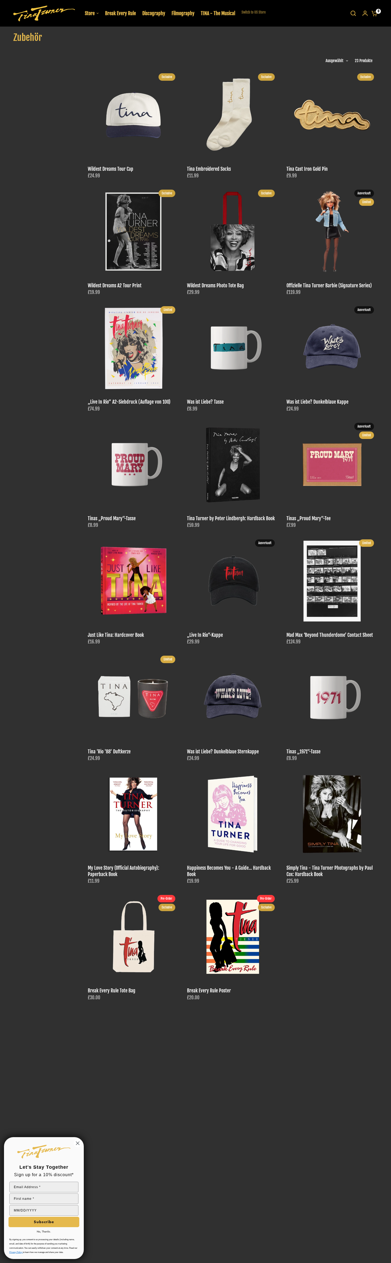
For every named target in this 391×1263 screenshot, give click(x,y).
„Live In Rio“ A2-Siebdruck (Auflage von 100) (129, 402)
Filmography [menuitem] (183, 13)
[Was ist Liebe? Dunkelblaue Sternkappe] (232, 697)
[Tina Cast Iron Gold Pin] (332, 115)
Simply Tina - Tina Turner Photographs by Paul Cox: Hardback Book (329, 871)
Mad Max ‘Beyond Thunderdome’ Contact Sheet (329, 635)
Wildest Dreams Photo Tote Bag (215, 286)
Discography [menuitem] (153, 13)
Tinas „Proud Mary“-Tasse (112, 518)
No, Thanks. (44, 1232)
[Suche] (353, 13)
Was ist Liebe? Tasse (205, 402)
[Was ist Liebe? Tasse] (232, 348)
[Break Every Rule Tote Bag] (133, 936)
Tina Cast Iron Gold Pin (307, 169)
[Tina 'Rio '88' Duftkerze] (133, 697)
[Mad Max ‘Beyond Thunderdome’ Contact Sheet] (332, 581)
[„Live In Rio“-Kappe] (232, 581)
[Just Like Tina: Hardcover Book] (133, 581)
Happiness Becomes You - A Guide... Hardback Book (229, 871)
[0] (373, 13)
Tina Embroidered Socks (209, 169)
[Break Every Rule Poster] (232, 936)
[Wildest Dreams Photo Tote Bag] (232, 231)
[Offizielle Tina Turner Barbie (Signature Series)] (332, 231)
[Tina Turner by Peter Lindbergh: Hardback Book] (232, 464)
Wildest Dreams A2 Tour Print (115, 286)
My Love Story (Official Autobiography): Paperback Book (123, 871)
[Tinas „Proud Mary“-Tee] (332, 464)
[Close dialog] (78, 1143)
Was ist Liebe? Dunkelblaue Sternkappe (223, 752)
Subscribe (44, 1221)
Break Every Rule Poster (209, 991)
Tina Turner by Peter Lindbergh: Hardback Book (231, 518)
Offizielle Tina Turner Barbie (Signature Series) (329, 286)
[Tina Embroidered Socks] (232, 115)
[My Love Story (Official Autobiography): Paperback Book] (133, 814)
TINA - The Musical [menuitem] (218, 13)
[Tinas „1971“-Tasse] (332, 697)
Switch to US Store (254, 12)
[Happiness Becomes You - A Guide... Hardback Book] (232, 814)
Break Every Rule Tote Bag (111, 991)
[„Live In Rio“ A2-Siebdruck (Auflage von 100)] (133, 348)
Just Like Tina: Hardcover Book (116, 635)
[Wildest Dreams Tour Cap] (133, 115)
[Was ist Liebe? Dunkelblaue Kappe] (332, 348)
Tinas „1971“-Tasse (303, 752)
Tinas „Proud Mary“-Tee (308, 518)
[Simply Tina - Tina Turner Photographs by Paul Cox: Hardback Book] (332, 814)
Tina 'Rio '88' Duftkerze (109, 752)
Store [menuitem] (90, 13)
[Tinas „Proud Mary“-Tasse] (133, 464)
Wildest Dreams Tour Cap (110, 169)
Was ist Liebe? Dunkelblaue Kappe (317, 402)
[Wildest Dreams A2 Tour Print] (133, 231)
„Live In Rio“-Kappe (205, 635)
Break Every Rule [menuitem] (120, 13)
